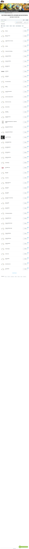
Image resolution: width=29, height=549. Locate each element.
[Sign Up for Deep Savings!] (20, 547)
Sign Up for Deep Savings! (24, 546)
